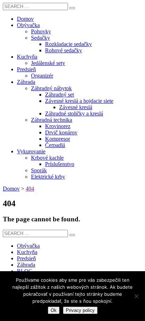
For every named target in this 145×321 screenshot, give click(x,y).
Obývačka (28, 246)
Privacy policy (80, 310)
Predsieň (26, 258)
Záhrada (26, 265)
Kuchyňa (27, 252)
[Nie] (136, 296)
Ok (54, 310)
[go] (72, 8)
